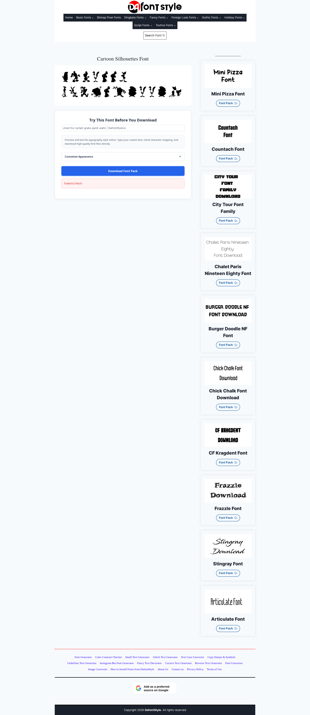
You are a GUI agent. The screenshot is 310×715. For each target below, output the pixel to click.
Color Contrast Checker (108, 657)
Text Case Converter (192, 657)
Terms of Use (214, 669)
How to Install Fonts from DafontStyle (132, 669)
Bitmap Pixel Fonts (109, 17)
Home (69, 17)
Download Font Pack (123, 171)
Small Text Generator (137, 657)
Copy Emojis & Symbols (221, 657)
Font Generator (83, 657)
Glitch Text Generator (165, 657)
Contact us (178, 669)
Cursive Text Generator (178, 663)
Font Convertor (234, 663)
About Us (162, 669)
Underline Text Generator (82, 663)
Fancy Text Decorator (149, 663)
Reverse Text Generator (208, 663)
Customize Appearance (79, 156)
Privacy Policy (195, 669)
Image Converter (97, 669)
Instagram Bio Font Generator (117, 663)
